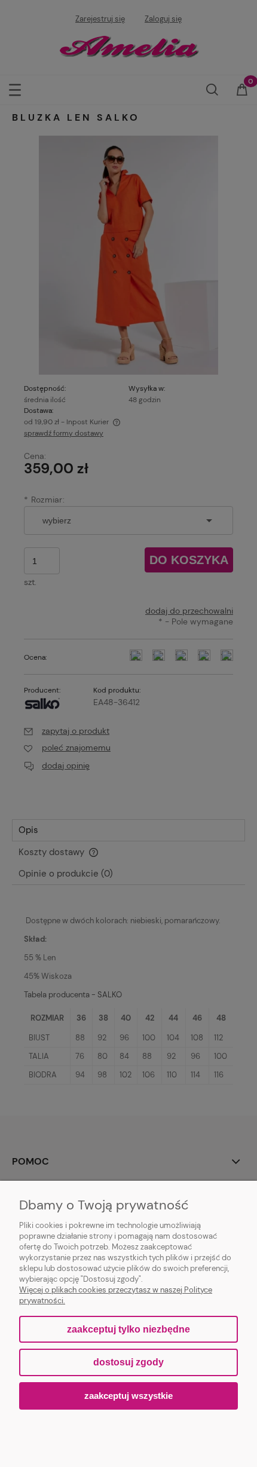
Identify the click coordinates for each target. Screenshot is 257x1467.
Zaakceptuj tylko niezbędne (128, 1329)
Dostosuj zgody (128, 1362)
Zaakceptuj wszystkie (128, 1396)
